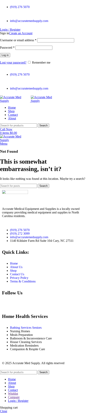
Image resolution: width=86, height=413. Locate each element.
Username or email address (18, 40)
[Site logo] (15, 100)
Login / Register (18, 400)
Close (3, 411)
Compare (14, 397)
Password (7, 47)
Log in (5, 55)
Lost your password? (13, 62)
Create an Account (20, 33)
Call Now (6, 129)
